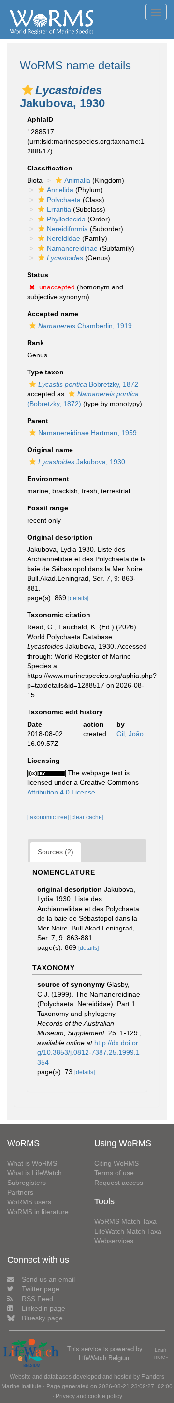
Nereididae (63, 238)
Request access (118, 1182)
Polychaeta (64, 199)
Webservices (113, 1241)
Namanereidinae (72, 248)
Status (37, 275)
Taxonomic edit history (65, 712)
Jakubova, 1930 (81, 462)
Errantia (59, 209)
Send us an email (48, 1279)
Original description (60, 537)
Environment (48, 479)
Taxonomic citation (58, 615)
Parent (37, 420)
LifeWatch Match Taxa (127, 1231)
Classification (49, 168)
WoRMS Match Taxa (125, 1221)
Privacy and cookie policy (89, 1396)
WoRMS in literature (38, 1212)
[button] (27, 90)
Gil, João (130, 734)
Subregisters (26, 1182)
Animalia (77, 180)
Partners (20, 1192)
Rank (35, 343)
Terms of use (114, 1173)
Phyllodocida (66, 219)
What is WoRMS (32, 1163)
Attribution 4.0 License (61, 792)
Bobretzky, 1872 (88, 384)
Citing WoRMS (116, 1163)
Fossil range (47, 508)
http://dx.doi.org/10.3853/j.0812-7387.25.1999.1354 (88, 1052)
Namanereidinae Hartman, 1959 (87, 433)
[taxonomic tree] (48, 817)
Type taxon (45, 372)
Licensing (43, 760)
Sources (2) (55, 852)
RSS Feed (37, 1298)
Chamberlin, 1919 (85, 326)
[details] (78, 598)
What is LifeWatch (34, 1173)
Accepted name (52, 314)
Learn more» (161, 1353)
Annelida (60, 190)
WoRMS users (29, 1202)
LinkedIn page (43, 1308)
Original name (50, 450)
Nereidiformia (67, 229)
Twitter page (40, 1289)
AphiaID (40, 119)
